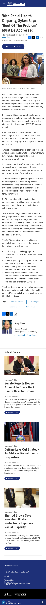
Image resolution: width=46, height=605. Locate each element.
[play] (3, 602)
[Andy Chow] (7, 327)
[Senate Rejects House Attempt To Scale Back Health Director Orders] (21, 365)
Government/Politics (16, 302)
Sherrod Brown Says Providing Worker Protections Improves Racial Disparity (18, 521)
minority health (14, 307)
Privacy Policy (9, 582)
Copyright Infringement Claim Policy (17, 584)
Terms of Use (9, 580)
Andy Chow (6, 37)
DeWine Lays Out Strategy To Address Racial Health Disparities (21, 453)
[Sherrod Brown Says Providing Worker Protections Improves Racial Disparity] (21, 498)
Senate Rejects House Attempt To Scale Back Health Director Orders (19, 387)
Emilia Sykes (35, 302)
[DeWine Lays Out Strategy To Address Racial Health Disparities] (21, 431)
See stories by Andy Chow (25, 335)
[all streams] (43, 602)
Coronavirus (30, 307)
